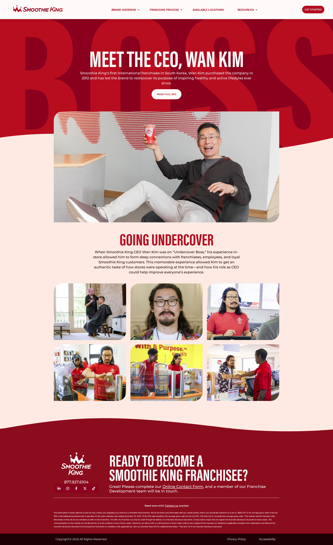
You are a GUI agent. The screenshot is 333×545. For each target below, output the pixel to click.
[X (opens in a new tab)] (85, 488)
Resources (246, 10)
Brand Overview (124, 10)
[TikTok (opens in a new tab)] (93, 488)
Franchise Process (164, 10)
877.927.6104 (76, 482)
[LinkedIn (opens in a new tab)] (59, 488)
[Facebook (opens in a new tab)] (76, 488)
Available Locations (208, 10)
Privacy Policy (236, 539)
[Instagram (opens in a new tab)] (67, 488)
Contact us (171, 505)
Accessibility (267, 539)
